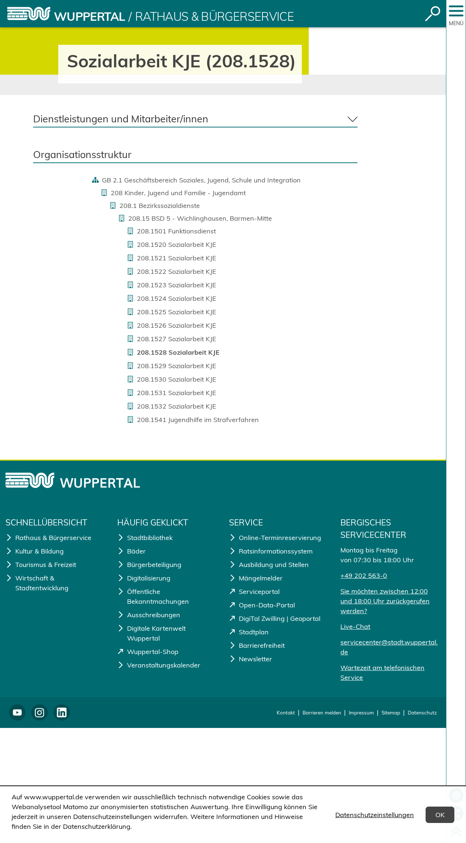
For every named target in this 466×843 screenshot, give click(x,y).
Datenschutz (422, 712)
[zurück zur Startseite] (28, 13)
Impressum (361, 712)
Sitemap (391, 712)
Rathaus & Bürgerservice (214, 16)
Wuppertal (89, 16)
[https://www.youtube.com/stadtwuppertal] (17, 712)
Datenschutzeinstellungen (374, 815)
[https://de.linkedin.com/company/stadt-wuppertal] (61, 712)
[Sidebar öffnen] (456, 11)
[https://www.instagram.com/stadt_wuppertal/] (39, 712)
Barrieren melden (322, 712)
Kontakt (286, 712)
